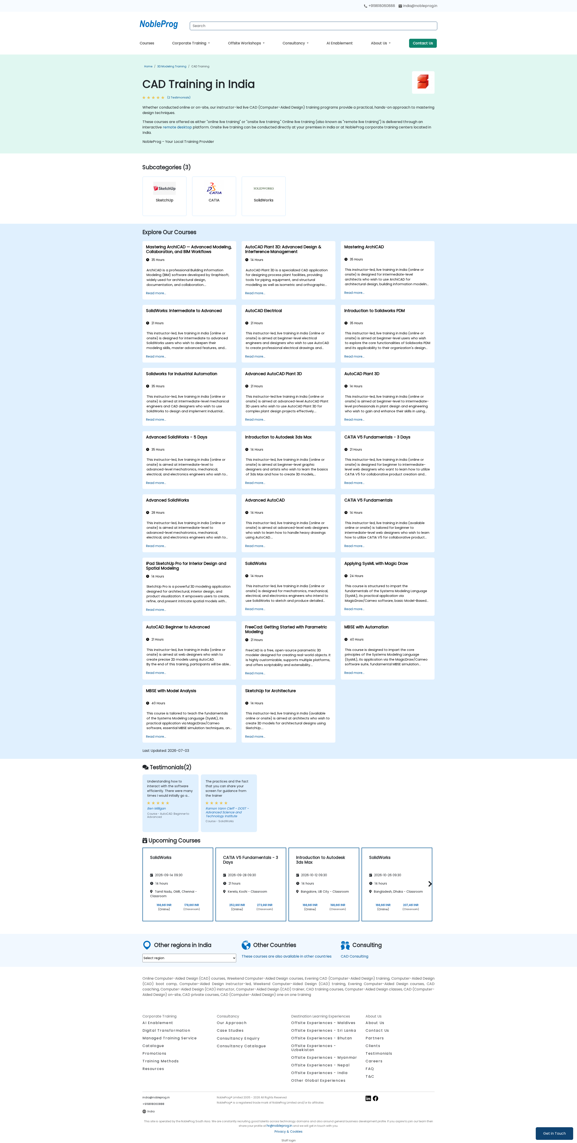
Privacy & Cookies (288, 1131)
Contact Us (423, 43)
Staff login (289, 1140)
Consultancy (294, 43)
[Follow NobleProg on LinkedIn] (368, 1098)
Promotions (154, 1053)
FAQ (370, 1068)
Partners (375, 1038)
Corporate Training (189, 43)
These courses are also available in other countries (287, 956)
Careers (374, 1061)
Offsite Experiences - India (319, 1072)
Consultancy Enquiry (238, 1038)
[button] (429, 884)
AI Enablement (340, 43)
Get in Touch (554, 1133)
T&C (370, 1076)
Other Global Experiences (318, 1080)
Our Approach (232, 1022)
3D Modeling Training (171, 66)
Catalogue (153, 1045)
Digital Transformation (166, 1030)
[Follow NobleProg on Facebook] (375, 1098)
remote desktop (177, 127)
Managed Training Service (169, 1038)
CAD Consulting (354, 956)
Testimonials (379, 1053)
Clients (373, 1045)
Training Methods (160, 1061)
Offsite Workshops (245, 43)
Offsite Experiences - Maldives (323, 1022)
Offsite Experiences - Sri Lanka (323, 1030)
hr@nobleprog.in (279, 1125)
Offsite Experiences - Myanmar (324, 1057)
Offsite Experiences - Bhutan (321, 1038)
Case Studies (230, 1030)
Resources (153, 1068)
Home (148, 66)
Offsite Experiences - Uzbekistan (313, 1047)
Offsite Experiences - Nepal (320, 1065)
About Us (379, 43)
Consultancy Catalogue (241, 1046)
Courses (147, 43)
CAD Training (200, 66)
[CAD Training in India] (163, 23)
